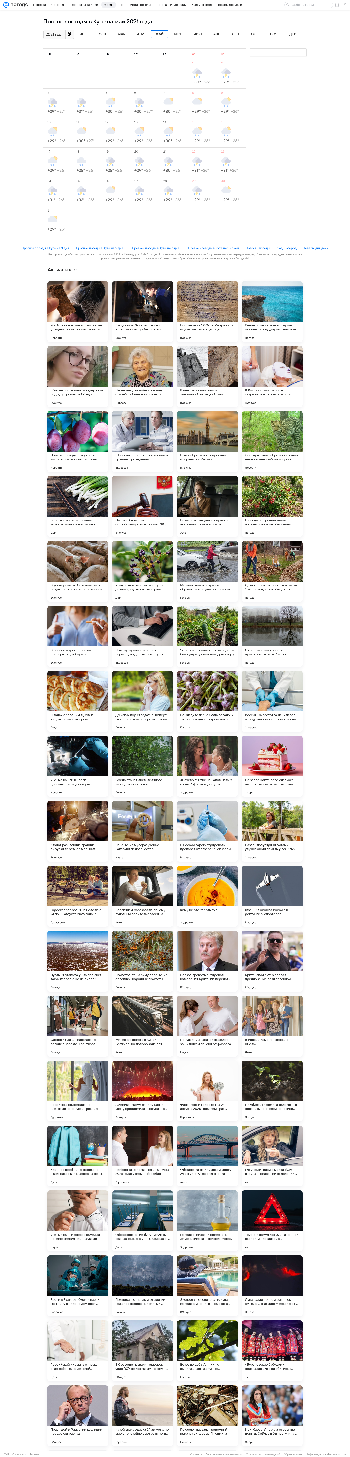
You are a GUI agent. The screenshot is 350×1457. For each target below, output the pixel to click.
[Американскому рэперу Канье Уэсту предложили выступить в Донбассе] (142, 1091)
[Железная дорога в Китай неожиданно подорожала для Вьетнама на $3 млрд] (142, 1026)
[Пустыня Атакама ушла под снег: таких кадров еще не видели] (77, 961)
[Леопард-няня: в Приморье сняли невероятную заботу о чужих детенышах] (272, 441)
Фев (102, 34)
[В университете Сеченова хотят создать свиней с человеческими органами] (77, 571)
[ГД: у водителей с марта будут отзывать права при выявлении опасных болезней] (272, 1156)
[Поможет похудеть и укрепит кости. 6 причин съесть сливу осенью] (77, 441)
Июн (178, 34)
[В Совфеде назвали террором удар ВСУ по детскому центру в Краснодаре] (142, 1350)
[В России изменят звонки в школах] (272, 1026)
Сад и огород (287, 248)
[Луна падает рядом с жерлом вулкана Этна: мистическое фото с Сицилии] (272, 1285)
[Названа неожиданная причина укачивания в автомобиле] (207, 506)
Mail (6, 1454)
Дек (292, 34)
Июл (197, 34)
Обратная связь (293, 1454)
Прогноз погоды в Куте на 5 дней (100, 248)
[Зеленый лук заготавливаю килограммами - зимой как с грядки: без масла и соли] (77, 506)
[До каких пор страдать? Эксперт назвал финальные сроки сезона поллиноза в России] (142, 701)
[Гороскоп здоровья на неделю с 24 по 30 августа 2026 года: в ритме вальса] (77, 896)
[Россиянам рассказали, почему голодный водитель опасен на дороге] (142, 896)
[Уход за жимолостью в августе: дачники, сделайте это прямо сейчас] (142, 571)
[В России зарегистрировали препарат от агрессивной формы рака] (207, 831)
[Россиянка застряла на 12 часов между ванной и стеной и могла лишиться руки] (272, 701)
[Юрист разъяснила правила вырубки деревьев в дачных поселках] (77, 831)
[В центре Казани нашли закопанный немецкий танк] (207, 376)
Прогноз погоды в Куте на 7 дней (156, 248)
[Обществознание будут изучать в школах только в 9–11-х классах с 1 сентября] (142, 1220)
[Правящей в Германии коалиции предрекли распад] (77, 1415)
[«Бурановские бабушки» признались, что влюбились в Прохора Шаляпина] (272, 1350)
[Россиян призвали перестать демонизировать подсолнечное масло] (207, 1220)
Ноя (273, 34)
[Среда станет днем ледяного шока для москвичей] (142, 766)
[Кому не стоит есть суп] (207, 896)
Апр (140, 34)
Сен (235, 34)
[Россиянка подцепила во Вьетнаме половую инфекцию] (77, 1091)
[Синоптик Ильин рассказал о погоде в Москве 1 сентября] (77, 1026)
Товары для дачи (315, 248)
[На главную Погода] (18, 5)
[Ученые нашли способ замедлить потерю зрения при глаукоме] (77, 1220)
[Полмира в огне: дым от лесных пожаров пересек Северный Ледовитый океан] (142, 1285)
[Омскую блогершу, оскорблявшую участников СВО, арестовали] (142, 506)
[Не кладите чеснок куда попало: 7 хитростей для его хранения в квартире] (207, 701)
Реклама (34, 1454)
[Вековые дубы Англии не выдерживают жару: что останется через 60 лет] (207, 1350)
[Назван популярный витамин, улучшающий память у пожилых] (272, 831)
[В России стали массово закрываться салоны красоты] (272, 376)
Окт (254, 34)
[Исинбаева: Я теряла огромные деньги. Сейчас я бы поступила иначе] (272, 1415)
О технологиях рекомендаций (263, 1454)
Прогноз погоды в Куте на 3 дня (45, 248)
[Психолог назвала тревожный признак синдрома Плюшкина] (207, 1415)
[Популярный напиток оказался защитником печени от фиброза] (207, 1026)
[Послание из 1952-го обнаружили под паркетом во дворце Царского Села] (207, 311)
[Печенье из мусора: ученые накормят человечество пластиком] (142, 831)
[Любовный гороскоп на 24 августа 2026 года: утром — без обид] (142, 1156)
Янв (83, 34)
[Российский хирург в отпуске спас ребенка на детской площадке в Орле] (77, 1350)
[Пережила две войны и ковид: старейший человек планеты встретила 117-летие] (142, 376)
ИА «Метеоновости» (334, 1454)
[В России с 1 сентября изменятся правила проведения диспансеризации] (142, 441)
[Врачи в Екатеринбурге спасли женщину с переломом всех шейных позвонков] (77, 1285)
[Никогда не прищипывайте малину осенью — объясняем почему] (272, 506)
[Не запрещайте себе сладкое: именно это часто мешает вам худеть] (272, 766)
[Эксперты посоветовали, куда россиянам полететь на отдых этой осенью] (207, 1285)
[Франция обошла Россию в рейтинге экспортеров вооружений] (272, 896)
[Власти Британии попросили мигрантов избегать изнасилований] (207, 441)
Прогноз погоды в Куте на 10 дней (213, 248)
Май (159, 34)
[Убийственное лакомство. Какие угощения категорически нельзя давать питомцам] (77, 311)
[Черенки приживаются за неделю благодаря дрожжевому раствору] (207, 636)
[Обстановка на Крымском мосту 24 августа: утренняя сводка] (207, 1156)
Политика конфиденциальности (224, 1454)
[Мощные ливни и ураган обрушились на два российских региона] (207, 571)
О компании (19, 1454)
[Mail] (6, 5)
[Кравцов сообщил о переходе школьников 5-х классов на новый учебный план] (77, 1156)
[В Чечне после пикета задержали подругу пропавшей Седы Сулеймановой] (77, 376)
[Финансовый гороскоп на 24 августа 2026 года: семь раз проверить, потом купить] (207, 1091)
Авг (216, 34)
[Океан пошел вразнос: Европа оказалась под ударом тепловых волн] (272, 311)
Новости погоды (258, 248)
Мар (121, 34)
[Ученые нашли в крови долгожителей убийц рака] (77, 766)
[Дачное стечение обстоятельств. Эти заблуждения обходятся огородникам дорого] (272, 571)
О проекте (196, 1454)
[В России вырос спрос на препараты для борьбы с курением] (77, 636)
